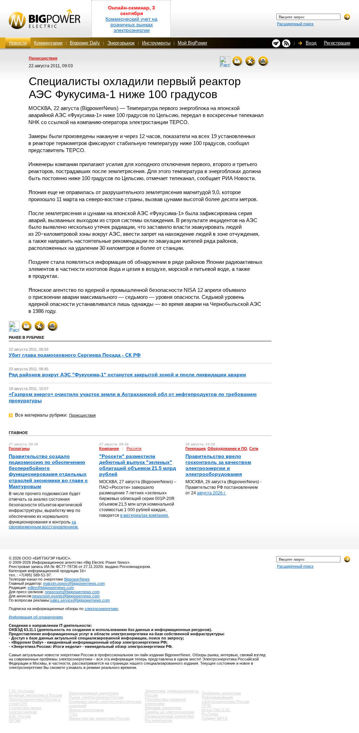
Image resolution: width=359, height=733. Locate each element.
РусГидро (210, 714)
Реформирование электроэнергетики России (225, 699)
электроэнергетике (101, 609)
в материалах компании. (144, 515)
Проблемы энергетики (221, 693)
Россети (134, 448)
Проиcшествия (43, 58)
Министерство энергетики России (99, 718)
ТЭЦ (73, 714)
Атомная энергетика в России (35, 695)
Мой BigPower (192, 43)
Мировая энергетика (163, 708)
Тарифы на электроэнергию (169, 712)
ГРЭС (207, 706)
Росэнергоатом (158, 720)
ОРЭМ (14, 720)
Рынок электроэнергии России (96, 697)
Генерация (195, 448)
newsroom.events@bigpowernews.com (66, 596)
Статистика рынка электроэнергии (25, 710)
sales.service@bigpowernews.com (80, 600)
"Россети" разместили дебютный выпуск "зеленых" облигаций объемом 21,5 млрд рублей (137, 465)
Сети (253, 448)
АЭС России (20, 716)
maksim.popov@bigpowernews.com (74, 583)
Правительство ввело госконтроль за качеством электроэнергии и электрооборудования (218, 465)
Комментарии (48, 43)
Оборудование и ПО (227, 448)
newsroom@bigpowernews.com (72, 592)
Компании (109, 448)
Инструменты (156, 43)
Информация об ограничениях (36, 617)
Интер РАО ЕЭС (216, 710)
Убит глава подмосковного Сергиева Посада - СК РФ (75, 355)
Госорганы (19, 448)
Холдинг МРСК (215, 718)
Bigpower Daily (85, 43)
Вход (311, 43)
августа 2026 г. (211, 493)
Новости (18, 43)
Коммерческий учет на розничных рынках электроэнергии (131, 24)
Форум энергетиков (86, 710)
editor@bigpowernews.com (51, 587)
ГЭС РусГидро (21, 691)
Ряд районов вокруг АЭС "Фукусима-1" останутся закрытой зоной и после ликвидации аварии (127, 374)
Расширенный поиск (295, 24)
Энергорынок (121, 43)
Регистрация (337, 43)
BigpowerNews (77, 579)
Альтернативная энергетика (93, 693)
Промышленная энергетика (169, 716)
